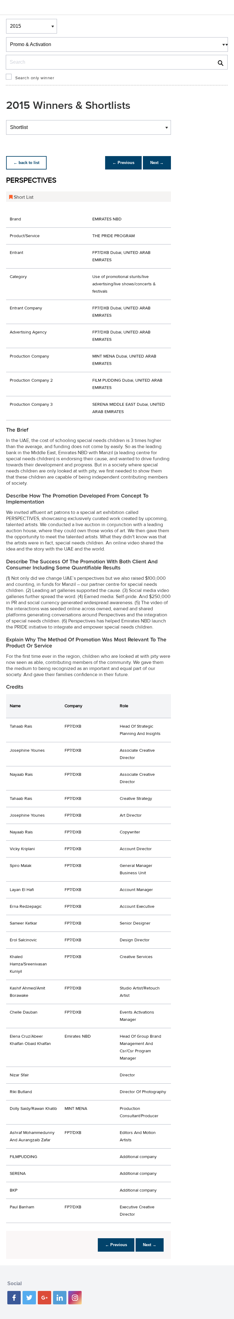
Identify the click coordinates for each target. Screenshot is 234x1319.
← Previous (123, 162)
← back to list (26, 162)
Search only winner (34, 78)
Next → (157, 162)
